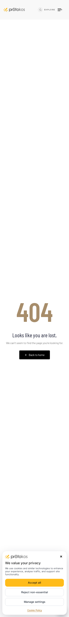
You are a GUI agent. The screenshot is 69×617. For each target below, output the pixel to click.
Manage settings (34, 601)
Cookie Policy (34, 610)
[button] (40, 9)
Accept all (34, 582)
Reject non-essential (34, 592)
